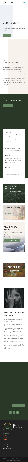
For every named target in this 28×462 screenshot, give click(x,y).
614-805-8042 (6, 451)
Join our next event (9, 196)
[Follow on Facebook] (10, 412)
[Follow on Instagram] (17, 412)
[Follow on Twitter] (14, 412)
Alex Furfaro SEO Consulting (14, 460)
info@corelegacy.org (9, 398)
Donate (6, 35)
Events (5, 435)
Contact (5, 439)
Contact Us (8, 105)
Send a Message (19, 405)
